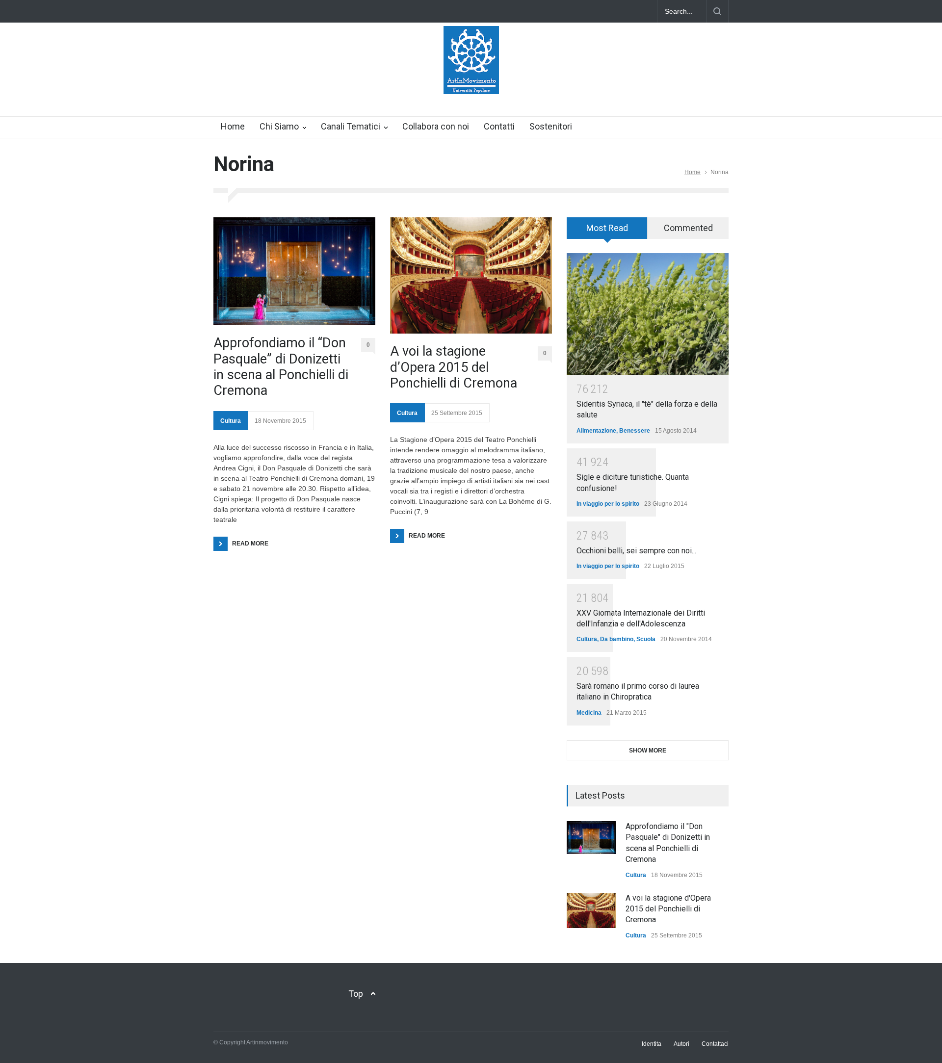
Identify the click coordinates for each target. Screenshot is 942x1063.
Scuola (645, 639)
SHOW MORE (647, 750)
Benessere (634, 430)
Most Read (607, 228)
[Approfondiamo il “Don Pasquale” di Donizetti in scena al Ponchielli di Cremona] (294, 271)
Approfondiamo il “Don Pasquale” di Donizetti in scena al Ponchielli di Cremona (280, 366)
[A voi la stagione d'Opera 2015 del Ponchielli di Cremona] (591, 910)
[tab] (607, 231)
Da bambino (616, 639)
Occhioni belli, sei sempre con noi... (636, 550)
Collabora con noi (435, 126)
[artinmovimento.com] (471, 78)
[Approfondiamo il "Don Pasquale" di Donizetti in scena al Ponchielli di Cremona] (591, 837)
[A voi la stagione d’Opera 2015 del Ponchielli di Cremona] (471, 275)
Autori (681, 1043)
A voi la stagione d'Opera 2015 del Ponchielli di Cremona (668, 909)
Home (233, 126)
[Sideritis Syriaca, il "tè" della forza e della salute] (648, 314)
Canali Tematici (350, 126)
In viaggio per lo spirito (607, 503)
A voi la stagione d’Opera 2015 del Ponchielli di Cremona (453, 367)
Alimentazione (596, 430)
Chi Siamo (279, 126)
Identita (651, 1043)
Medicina (589, 712)
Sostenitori (550, 126)
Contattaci (715, 1043)
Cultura (230, 420)
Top (355, 993)
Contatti (499, 126)
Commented (688, 228)
